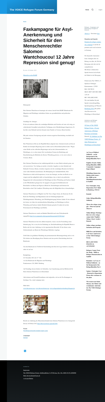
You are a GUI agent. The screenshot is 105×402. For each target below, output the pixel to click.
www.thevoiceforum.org (42, 288)
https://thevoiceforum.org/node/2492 (47, 323)
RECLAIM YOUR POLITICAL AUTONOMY (91, 244)
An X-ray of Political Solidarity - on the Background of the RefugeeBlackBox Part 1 (93, 155)
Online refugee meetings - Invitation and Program (94, 226)
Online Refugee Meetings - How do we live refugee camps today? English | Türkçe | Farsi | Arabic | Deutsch (94, 217)
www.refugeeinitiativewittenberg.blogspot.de (62, 288)
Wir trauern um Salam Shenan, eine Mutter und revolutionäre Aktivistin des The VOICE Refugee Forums (93, 286)
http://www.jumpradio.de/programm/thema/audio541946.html (47, 216)
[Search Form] (92, 10)
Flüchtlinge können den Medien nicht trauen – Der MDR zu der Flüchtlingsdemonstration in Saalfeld (94, 177)
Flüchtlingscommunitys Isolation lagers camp (35, 330)
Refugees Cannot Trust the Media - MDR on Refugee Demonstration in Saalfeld (94, 253)
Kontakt (88, 194)
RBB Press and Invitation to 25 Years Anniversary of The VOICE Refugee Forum (94, 234)
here (98, 33)
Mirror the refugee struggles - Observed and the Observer (94, 206)
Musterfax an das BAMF (30, 75)
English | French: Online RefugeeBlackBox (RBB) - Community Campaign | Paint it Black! (94, 166)
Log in (100, 9)
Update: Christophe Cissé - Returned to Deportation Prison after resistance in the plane (94, 274)
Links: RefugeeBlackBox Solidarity (93, 199)
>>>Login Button (28, 378)
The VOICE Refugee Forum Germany (32, 9)
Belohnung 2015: (90, 108)
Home (24, 21)
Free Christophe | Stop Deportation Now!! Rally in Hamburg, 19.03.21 (93, 188)
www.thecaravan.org (29, 288)
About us (87, 33)
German (25, 337)
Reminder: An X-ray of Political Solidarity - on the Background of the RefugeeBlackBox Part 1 (93, 264)
